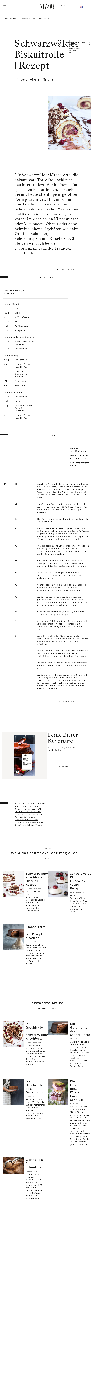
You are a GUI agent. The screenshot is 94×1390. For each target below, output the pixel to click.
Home (5, 18)
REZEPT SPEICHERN (66, 270)
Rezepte (13, 18)
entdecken (64, 767)
